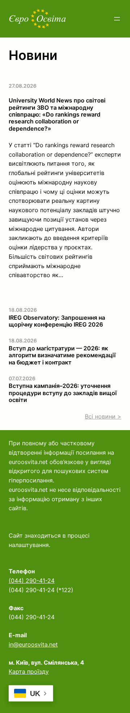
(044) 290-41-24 (32, 580)
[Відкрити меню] (117, 18)
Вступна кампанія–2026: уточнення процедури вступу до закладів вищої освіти (63, 392)
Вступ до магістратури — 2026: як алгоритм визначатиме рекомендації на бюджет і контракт (62, 355)
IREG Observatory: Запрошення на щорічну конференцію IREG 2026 (57, 321)
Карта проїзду (29, 671)
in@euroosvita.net (33, 644)
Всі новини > (103, 416)
